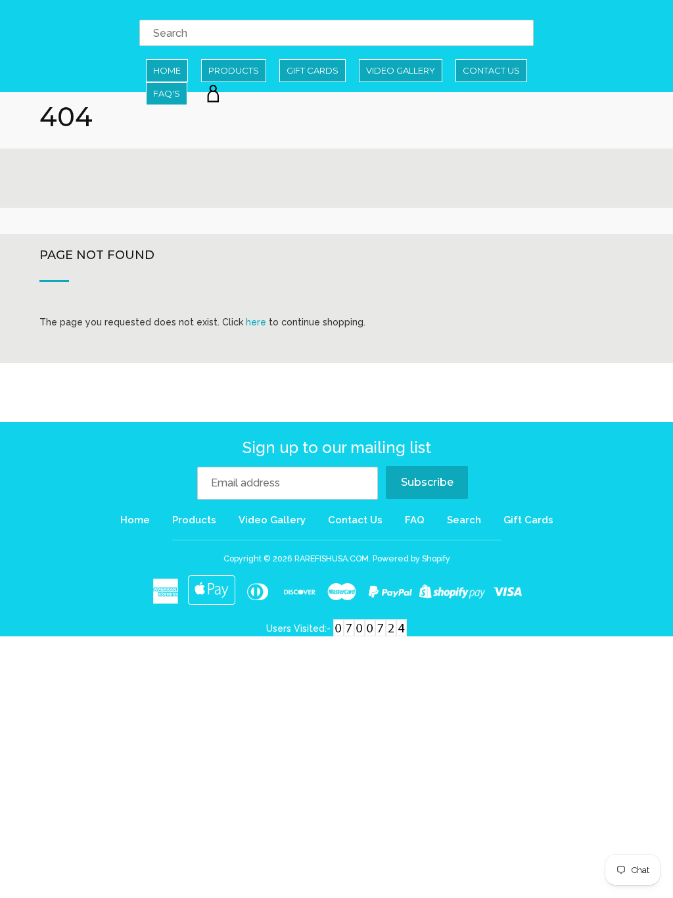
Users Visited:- (299, 628)
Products (233, 70)
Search (464, 520)
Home (167, 70)
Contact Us (491, 70)
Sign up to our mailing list (337, 447)
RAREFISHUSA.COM (331, 558)
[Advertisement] (336, 392)
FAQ (415, 520)
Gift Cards (312, 70)
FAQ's (166, 93)
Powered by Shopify (411, 558)
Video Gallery (400, 70)
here (256, 322)
